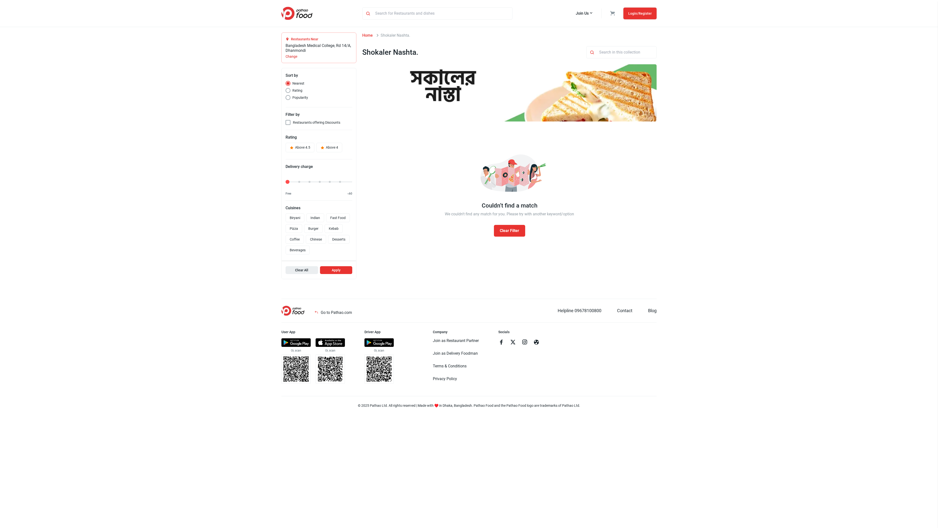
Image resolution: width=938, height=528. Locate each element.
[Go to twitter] (513, 342)
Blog (652, 310)
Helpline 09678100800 (579, 310)
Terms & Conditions (450, 366)
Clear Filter (509, 230)
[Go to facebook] (501, 342)
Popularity (300, 97)
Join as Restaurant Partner (456, 340)
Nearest (298, 83)
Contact (624, 310)
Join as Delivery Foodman (455, 353)
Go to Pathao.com (336, 312)
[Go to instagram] (525, 342)
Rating (297, 90)
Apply (336, 270)
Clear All (301, 270)
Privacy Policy (445, 378)
